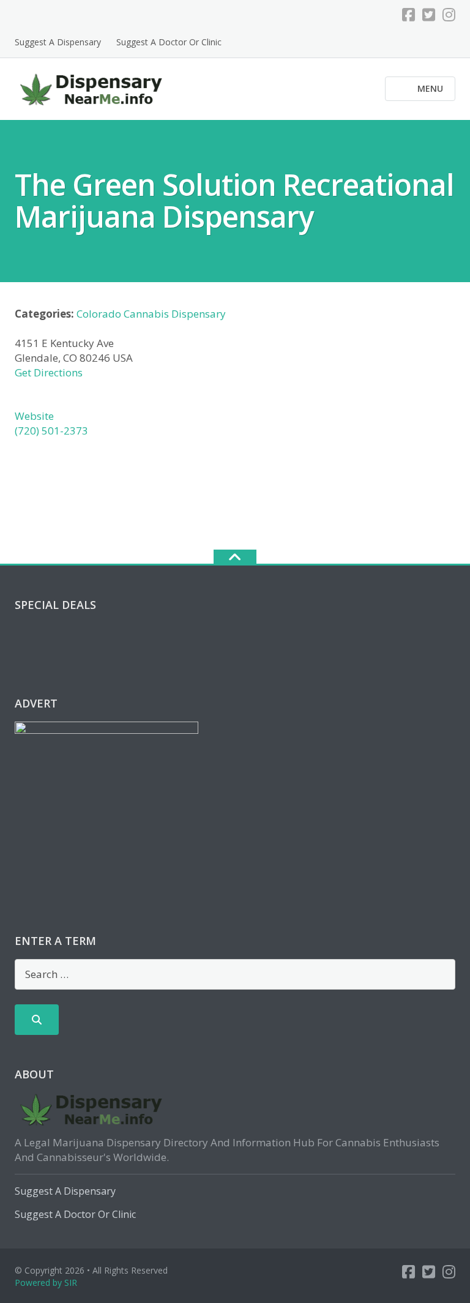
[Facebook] (408, 14)
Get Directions (49, 372)
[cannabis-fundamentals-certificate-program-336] (106, 797)
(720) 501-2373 (51, 431)
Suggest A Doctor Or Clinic (169, 42)
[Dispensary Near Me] (93, 88)
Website (34, 416)
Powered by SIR (46, 1282)
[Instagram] (448, 14)
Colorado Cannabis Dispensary (151, 314)
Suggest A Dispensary (58, 42)
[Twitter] (428, 14)
